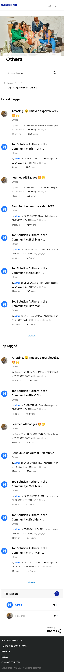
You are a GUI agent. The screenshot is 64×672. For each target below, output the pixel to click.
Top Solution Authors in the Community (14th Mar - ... (29, 304)
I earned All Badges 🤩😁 (28, 177)
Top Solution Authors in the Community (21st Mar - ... (29, 271)
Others (15, 120)
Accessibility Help (11, 640)
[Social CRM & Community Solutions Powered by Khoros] (54, 630)
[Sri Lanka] (9, 4)
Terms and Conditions (14, 646)
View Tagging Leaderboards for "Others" (32, 594)
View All (32, 335)
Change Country (10, 662)
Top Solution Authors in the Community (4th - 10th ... (29, 146)
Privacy (5, 651)
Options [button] (55, 84)
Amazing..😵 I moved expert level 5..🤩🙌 (36, 113)
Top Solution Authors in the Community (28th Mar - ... (29, 237)
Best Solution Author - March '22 (33, 206)
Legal (4, 657)
